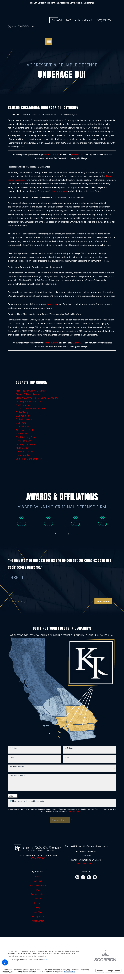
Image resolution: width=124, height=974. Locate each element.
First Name (14, 748)
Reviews (38, 903)
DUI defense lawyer (58, 191)
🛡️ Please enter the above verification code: (27, 801)
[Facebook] (83, 877)
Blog (38, 907)
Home (38, 876)
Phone (12, 757)
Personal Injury (38, 894)
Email (67, 757)
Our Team (38, 881)
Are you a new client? (18, 767)
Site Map (38, 912)
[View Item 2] (18, 601)
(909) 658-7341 (105, 20)
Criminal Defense (38, 885)
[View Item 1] (60, 533)
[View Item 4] (64, 533)
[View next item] (68, 533)
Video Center (38, 921)
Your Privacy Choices (36, 959)
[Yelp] (89, 877)
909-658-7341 (37, 858)
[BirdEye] (95, 877)
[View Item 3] (21, 601)
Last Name (69, 748)
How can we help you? (18, 776)
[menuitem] (62, 390)
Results (38, 898)
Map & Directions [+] (86, 863)
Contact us (52, 304)
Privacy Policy (38, 916)
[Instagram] (77, 877)
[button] (5, 962)
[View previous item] (55, 533)
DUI (38, 890)
